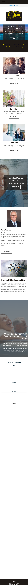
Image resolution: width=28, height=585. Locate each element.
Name (14, 365)
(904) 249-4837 (15, 583)
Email (14, 374)
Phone (14, 382)
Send (14, 403)
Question (14, 391)
